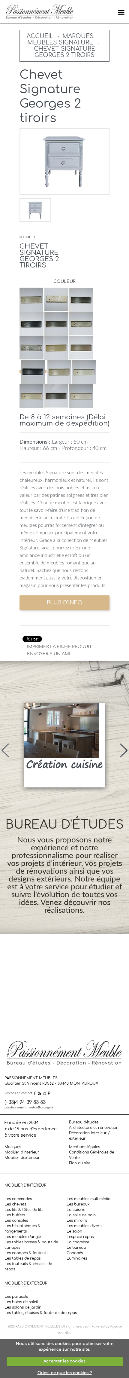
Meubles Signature (60, 42)
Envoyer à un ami (48, 654)
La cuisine (76, 1210)
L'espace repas (80, 1237)
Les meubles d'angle (22, 1237)
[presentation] (5, 750)
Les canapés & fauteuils (26, 1253)
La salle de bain (81, 1215)
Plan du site (79, 1163)
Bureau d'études (83, 1122)
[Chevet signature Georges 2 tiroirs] (35, 210)
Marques (78, 36)
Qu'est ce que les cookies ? (65, 1373)
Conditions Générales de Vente (91, 1155)
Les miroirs (77, 1220)
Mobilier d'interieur (21, 1152)
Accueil (40, 36)
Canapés (75, 1253)
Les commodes (18, 1199)
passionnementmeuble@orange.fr (28, 1107)
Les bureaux (78, 1204)
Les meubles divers (84, 1226)
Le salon (74, 1231)
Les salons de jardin (22, 1307)
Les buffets (14, 1215)
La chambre (78, 1242)
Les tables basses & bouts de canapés (31, 1245)
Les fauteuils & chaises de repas (28, 1266)
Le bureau (76, 1247)
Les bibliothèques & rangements (22, 1228)
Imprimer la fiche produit (59, 646)
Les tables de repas (22, 1258)
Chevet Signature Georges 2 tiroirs (64, 52)
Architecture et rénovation (93, 1128)
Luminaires (77, 1258)
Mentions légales (84, 1147)
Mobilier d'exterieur (22, 1158)
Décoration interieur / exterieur (89, 1136)
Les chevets (15, 1204)
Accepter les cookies (65, 1361)
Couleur (64, 281)
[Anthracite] (33, 371)
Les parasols (16, 1296)
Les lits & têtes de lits (23, 1210)
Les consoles (16, 1220)
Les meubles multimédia (88, 1199)
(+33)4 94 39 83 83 (25, 1102)
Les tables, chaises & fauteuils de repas (40, 1313)
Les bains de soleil (21, 1302)
